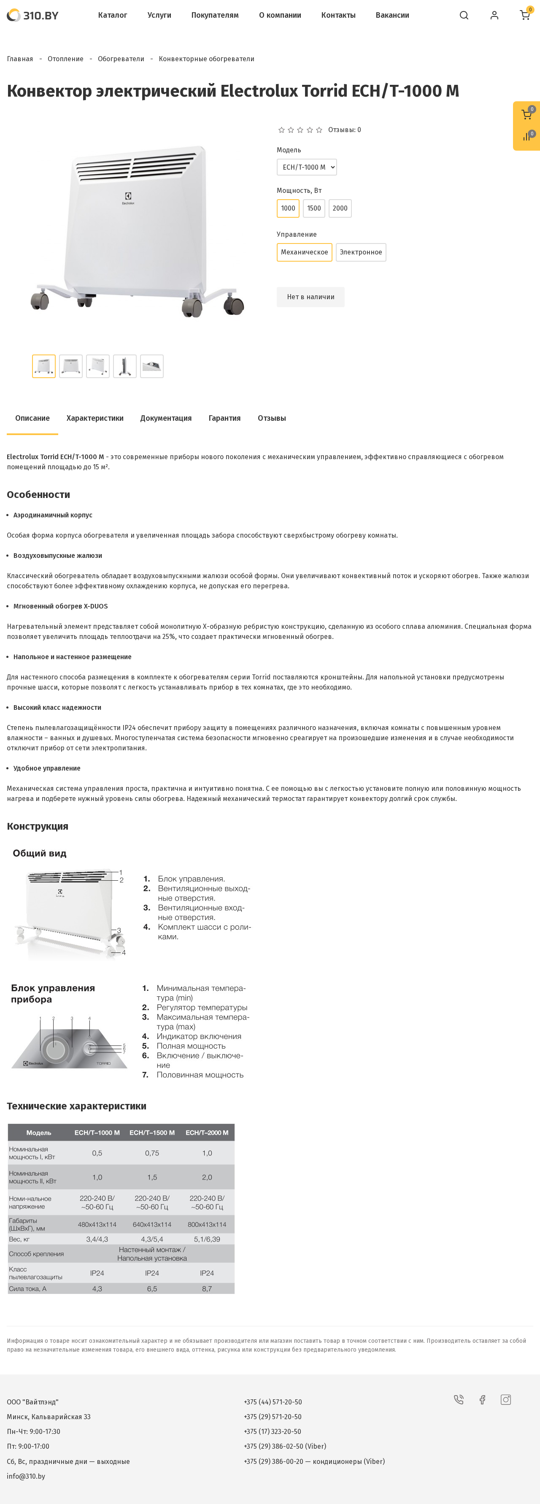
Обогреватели (121, 59)
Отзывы (272, 418)
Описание (32, 418)
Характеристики (95, 418)
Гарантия (225, 418)
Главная (20, 59)
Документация (166, 418)
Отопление (66, 59)
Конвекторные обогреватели (206, 59)
